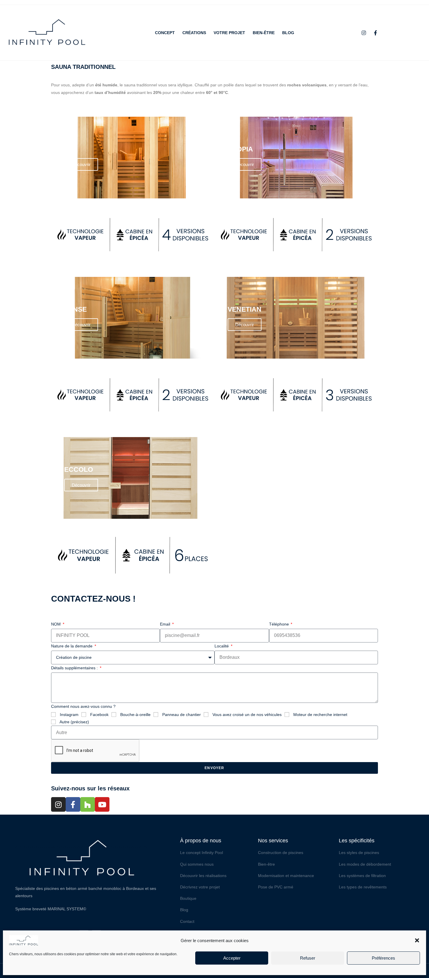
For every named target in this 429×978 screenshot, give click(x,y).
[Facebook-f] (376, 33)
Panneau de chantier (181, 714)
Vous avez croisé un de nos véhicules (247, 714)
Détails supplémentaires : (75, 668)
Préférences (383, 958)
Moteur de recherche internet (320, 714)
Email (165, 624)
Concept (165, 32)
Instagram (69, 714)
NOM (56, 624)
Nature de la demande (72, 646)
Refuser (307, 958)
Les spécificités (356, 840)
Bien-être (264, 32)
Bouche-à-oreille (135, 714)
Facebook (99, 714)
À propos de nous (200, 840)
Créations (194, 32)
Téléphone (279, 624)
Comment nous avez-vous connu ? (83, 706)
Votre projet (229, 32)
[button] (417, 940)
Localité (222, 646)
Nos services (273, 840)
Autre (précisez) (74, 721)
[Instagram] (364, 33)
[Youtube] (102, 804)
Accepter (231, 958)
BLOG (288, 32)
